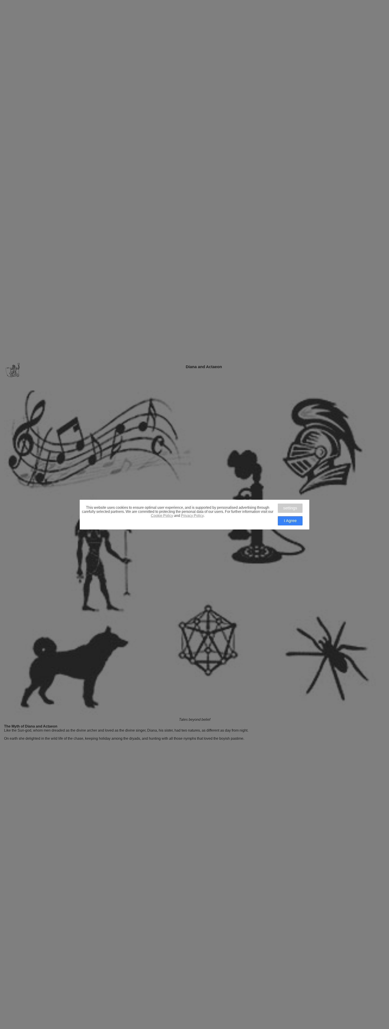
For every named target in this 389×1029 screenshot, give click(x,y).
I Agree (290, 520)
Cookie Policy (162, 516)
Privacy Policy (192, 516)
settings (290, 508)
